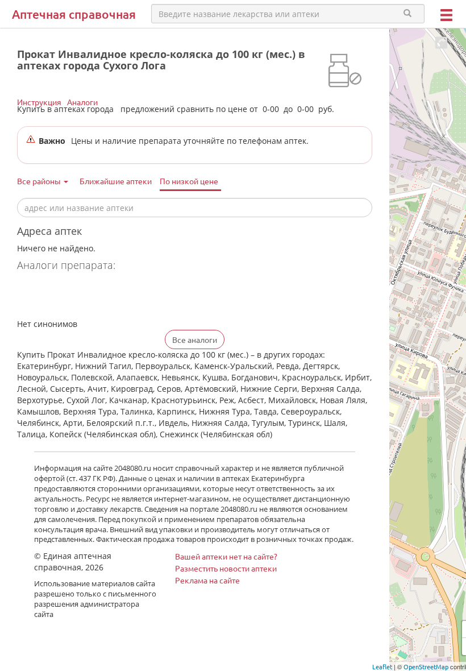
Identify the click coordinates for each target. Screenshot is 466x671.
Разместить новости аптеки (226, 568)
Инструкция (39, 102)
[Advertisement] (150, 296)
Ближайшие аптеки (116, 181)
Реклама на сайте (207, 580)
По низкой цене (189, 181)
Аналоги (82, 102)
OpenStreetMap (425, 666)
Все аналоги (194, 339)
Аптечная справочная (74, 14)
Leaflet (382, 666)
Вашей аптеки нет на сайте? (226, 556)
